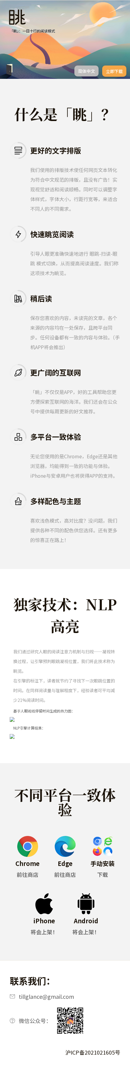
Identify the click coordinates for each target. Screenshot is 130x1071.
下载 (102, 874)
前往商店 (27, 874)
